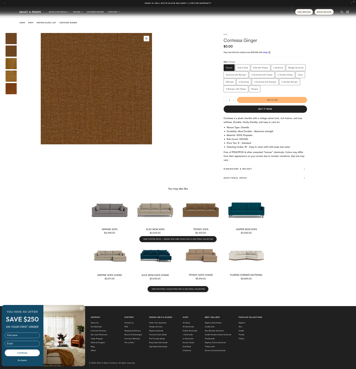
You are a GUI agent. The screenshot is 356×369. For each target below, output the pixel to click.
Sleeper (254, 89)
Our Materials (96, 327)
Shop (31, 23)
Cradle (241, 331)
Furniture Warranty (132, 339)
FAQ (126, 327)
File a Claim (129, 342)
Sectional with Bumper (236, 74)
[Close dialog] (81, 308)
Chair (300, 74)
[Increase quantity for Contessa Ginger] (233, 100)
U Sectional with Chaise (262, 74)
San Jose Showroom (99, 335)
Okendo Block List (46, 23)
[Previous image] (40, 88)
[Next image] (152, 88)
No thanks (22, 360)
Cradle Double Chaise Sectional (218, 335)
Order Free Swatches (157, 323)
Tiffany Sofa (200, 229)
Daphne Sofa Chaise (109, 275)
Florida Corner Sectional (246, 274)
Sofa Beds (187, 346)
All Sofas (186, 323)
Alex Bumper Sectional (214, 331)
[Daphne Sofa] (109, 210)
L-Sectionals (188, 335)
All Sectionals (188, 327)
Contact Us (129, 323)
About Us (94, 323)
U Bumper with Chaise (236, 89)
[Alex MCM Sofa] (155, 210)
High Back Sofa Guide (158, 346)
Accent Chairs (188, 342)
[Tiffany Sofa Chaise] (201, 256)
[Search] (342, 12)
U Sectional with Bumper (265, 82)
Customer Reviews (95, 12)
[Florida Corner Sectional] (246, 256)
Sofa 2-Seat (243, 67)
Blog (93, 346)
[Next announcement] (351, 3)
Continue (22, 352)
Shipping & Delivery (132, 331)
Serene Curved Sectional (215, 350)
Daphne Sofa (110, 229)
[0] (347, 12)
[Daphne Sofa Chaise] (109, 256)
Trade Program (97, 339)
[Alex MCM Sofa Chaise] (155, 256)
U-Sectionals (188, 339)
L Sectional (278, 67)
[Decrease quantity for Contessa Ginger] (226, 100)
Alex (240, 327)
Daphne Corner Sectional (215, 342)
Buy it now (265, 109)
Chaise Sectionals (190, 331)
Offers (93, 350)
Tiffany (241, 339)
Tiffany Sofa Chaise (201, 274)
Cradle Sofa (210, 327)
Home (22, 23)
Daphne (242, 323)
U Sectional (244, 82)
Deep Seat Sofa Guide (158, 342)
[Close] (354, 1)
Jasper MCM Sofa (246, 229)
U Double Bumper (289, 82)
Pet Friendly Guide (157, 339)
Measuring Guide (156, 331)
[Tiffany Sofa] (201, 210)
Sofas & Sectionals (58, 12)
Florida (241, 335)
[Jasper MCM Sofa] (246, 210)
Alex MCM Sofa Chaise (155, 275)
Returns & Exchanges (133, 335)
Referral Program (98, 342)
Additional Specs (235, 178)
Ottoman (230, 82)
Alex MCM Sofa (155, 229)
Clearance (187, 350)
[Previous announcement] (5, 3)
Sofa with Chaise (260, 67)
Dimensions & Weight (238, 169)
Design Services (155, 327)
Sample (229, 67)
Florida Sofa (210, 339)
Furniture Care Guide (158, 335)
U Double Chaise (285, 74)
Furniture (113, 12)
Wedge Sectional (295, 67)
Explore (77, 12)
